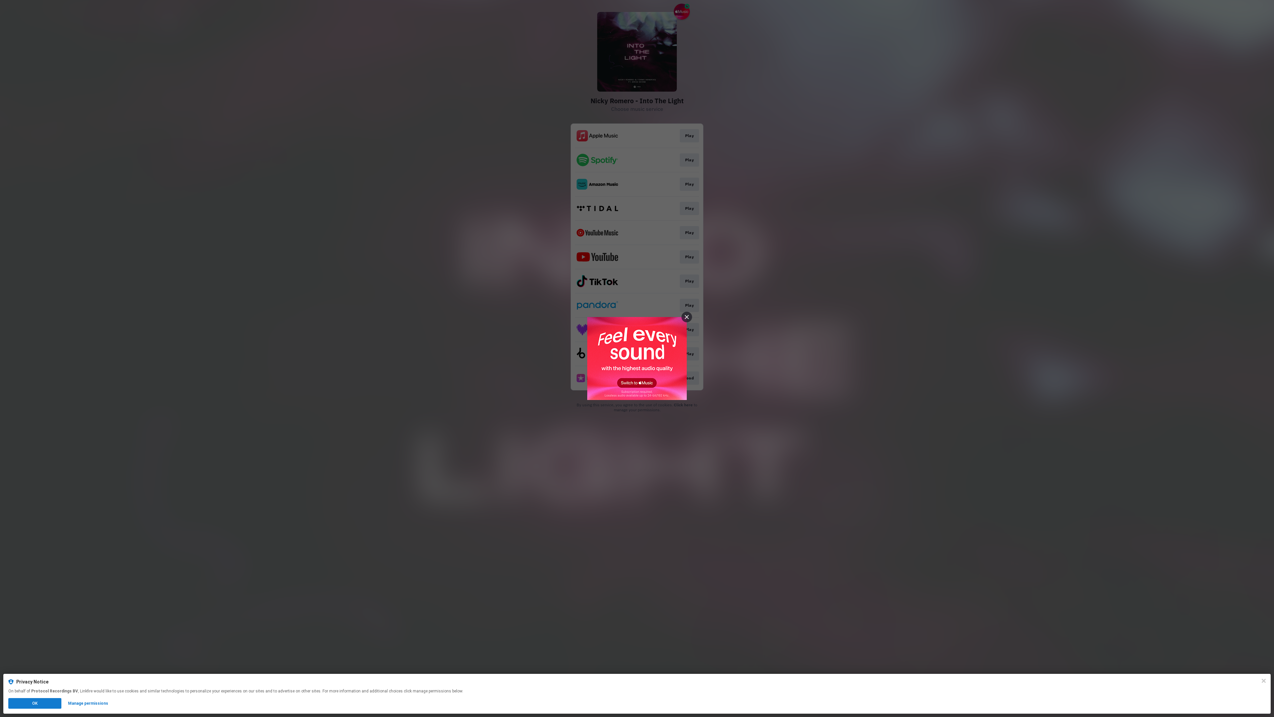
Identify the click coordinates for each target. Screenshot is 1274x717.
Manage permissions (88, 703)
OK (34, 703)
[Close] (1263, 681)
